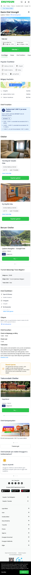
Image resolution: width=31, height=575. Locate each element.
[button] (15, 26)
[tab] (4, 55)
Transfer (4, 525)
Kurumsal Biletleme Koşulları (15, 554)
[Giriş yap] (25, 2)
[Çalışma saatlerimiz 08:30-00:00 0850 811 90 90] (21, 1)
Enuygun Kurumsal (7, 537)
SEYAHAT (5, 118)
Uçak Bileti (5, 508)
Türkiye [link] (8, 6)
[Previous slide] (3, 149)
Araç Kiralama (6, 521)
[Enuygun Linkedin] (19, 483)
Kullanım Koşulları (22, 552)
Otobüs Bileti (5, 516)
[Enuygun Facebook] (9, 483)
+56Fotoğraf (8, 33)
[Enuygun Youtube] (22, 483)
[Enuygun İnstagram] (12, 483)
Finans (3, 529)
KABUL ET (24, 572)
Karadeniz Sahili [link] (19, 6)
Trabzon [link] (13, 6)
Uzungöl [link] (26, 6)
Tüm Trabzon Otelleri (8, 8)
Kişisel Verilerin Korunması (10, 552)
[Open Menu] (29, 2)
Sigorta (4, 533)
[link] (1, 6)
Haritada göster (17, 85)
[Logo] (7, 2)
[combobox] (9, 44)
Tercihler (3, 572)
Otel (3, 512)
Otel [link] (4, 6)
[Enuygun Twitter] (15, 483)
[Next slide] (28, 149)
